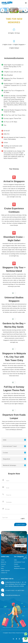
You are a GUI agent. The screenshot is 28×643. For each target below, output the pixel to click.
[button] (2, 10)
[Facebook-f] (16, 638)
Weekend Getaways (9, 465)
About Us (3, 562)
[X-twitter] (13, 638)
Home (2, 560)
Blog (2, 568)
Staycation (6, 459)
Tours (2, 566)
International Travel (10, 446)
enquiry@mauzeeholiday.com (12, 595)
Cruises (5, 452)
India (4, 440)
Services (3, 564)
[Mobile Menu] (26, 3)
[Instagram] (19, 638)
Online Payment (5, 570)
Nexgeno (23, 632)
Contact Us (4, 572)
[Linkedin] (22, 638)
